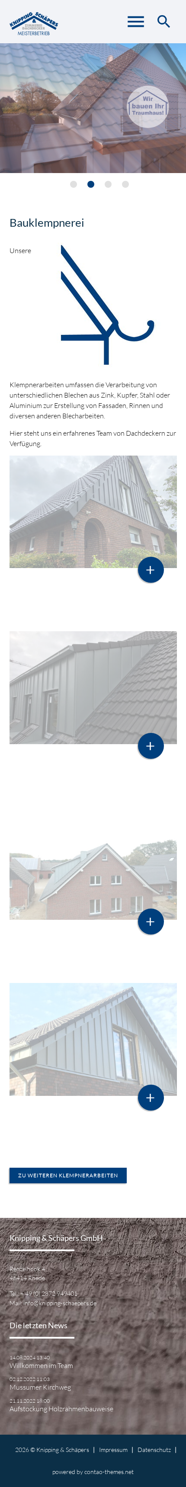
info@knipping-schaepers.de (59, 1303)
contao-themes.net (109, 1471)
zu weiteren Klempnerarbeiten (68, 1175)
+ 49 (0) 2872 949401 (48, 1293)
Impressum (113, 1449)
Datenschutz (154, 1449)
